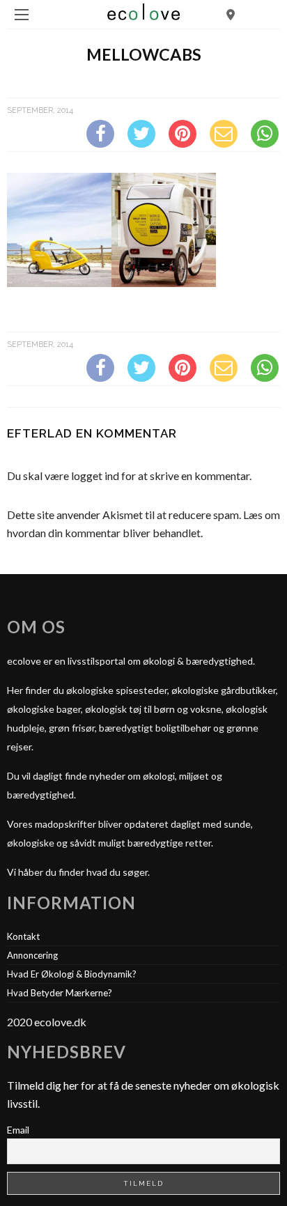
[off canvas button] (22, 15)
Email (18, 1130)
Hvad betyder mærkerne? (59, 992)
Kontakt (23, 936)
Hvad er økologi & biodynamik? (72, 974)
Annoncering (32, 955)
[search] (230, 14)
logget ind (95, 475)
